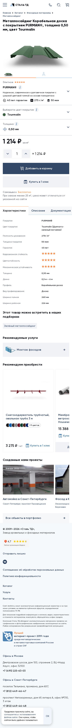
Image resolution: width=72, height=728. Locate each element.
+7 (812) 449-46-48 (14, 705)
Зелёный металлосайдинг (19, 325)
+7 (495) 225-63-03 (14, 670)
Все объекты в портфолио (23, 518)
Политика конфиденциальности (22, 576)
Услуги (6, 592)
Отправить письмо (14, 553)
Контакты (8, 598)
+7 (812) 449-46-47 (14, 691)
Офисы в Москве (13, 655)
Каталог (7, 586)
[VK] (5, 562)
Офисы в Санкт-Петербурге (20, 679)
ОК (47, 716)
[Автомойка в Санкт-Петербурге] (28, 488)
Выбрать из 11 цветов (36, 112)
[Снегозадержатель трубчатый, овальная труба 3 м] (28, 411)
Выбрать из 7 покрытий (33, 92)
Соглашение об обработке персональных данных (33, 569)
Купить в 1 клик (40, 445)
